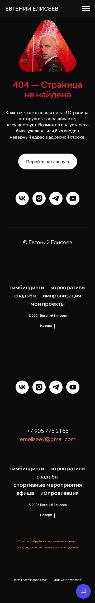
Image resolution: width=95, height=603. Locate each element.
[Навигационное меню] (86, 8)
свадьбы (25, 295)
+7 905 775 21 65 (48, 431)
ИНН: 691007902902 (67, 580)
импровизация (62, 295)
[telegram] (56, 198)
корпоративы (68, 287)
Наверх (46, 325)
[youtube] (72, 198)
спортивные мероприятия (47, 484)
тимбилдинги (27, 287)
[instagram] (39, 198)
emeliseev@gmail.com (47, 439)
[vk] (22, 198)
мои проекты (47, 303)
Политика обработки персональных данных (47, 541)
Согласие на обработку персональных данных (47, 547)
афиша (25, 493)
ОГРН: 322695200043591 (31, 580)
